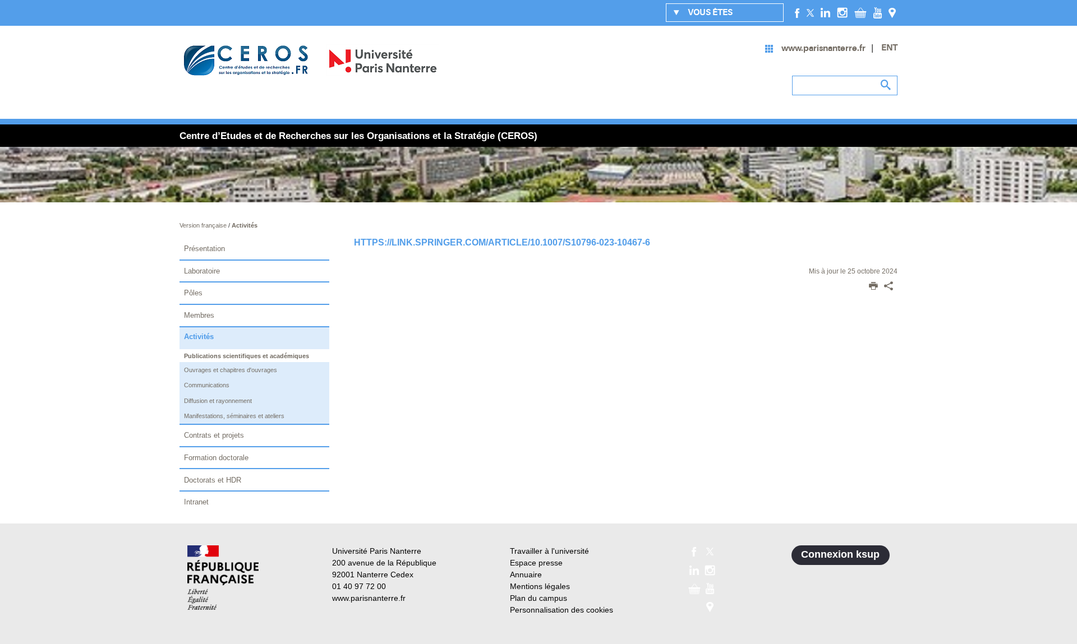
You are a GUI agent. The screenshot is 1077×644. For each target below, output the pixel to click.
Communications (206, 385)
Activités (244, 225)
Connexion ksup (840, 554)
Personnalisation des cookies (561, 609)
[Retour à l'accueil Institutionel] (223, 577)
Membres (199, 315)
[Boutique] (860, 12)
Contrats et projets (214, 435)
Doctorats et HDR (212, 480)
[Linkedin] (825, 12)
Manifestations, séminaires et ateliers (234, 416)
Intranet (196, 502)
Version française (204, 225)
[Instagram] (842, 12)
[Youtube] (877, 12)
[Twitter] (810, 12)
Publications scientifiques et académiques (246, 356)
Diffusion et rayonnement (218, 400)
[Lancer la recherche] (886, 85)
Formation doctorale (216, 457)
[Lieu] (892, 12)
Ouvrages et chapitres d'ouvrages (230, 370)
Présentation (204, 248)
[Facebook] (797, 12)
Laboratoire (202, 271)
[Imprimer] (873, 287)
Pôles (193, 293)
